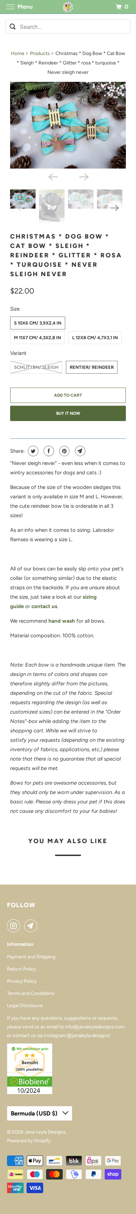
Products (40, 53)
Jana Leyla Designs (45, 1132)
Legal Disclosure (25, 1006)
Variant (18, 353)
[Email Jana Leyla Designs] (32, 925)
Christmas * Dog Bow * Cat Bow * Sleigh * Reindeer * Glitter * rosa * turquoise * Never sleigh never (66, 255)
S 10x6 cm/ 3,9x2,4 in (37, 323)
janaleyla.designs (90, 1035)
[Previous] (52, 176)
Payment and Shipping (31, 957)
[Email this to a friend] (79, 451)
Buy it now (68, 413)
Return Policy (21, 969)
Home (17, 53)
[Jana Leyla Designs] (68, 7)
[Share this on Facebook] (48, 451)
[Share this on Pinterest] (64, 451)
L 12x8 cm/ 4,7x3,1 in (95, 337)
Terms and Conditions (30, 993)
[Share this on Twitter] (32, 451)
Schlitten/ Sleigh (36, 367)
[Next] (83, 176)
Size (15, 309)
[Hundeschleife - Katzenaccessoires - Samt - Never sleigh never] (68, 125)
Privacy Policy (22, 981)
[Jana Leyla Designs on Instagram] (15, 925)
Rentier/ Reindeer (92, 367)
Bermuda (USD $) (35, 1113)
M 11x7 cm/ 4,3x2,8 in (37, 337)
